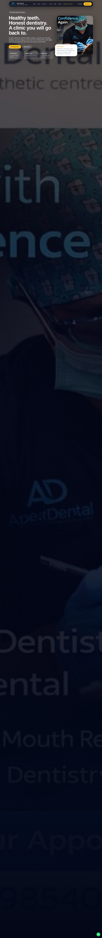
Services (44, 4)
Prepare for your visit (67, 4)
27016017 (80, 4)
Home (34, 4)
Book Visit (87, 4)
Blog (55, 4)
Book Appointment (14, 46)
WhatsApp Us (27, 46)
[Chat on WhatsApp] (98, 934)
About (39, 4)
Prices (50, 4)
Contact (59, 4)
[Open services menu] (46, 4)
